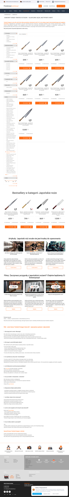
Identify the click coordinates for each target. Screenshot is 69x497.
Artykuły (53, 10)
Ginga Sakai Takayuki (10, 118)
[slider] (5, 180)
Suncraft (8, 93)
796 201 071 (48, 1)
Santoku (8, 35)
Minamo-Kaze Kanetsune (11, 135)
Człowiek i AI (27, 467)
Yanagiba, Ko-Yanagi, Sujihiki (10, 37)
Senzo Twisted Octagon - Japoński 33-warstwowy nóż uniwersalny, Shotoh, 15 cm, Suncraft (41, 54)
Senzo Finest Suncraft (10, 146)
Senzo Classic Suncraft (10, 145)
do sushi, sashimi (9, 57)
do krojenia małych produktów (10, 48)
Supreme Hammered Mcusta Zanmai (10, 161)
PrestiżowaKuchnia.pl (7, 14)
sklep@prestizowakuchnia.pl (59, 1)
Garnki (10, 10)
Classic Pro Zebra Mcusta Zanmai (9, 113)
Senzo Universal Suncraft (11, 154)
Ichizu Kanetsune (9, 129)
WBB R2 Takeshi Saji (10, 170)
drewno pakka (9, 87)
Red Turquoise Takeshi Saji (10, 139)
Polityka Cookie (27, 464)
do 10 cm (8, 63)
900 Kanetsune (9, 106)
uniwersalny (8, 41)
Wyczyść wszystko (12, 185)
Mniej (6, 174)
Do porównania (21, 63)
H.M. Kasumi (8, 119)
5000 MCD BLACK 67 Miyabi (10, 102)
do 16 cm (8, 64)
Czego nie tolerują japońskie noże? (55, 294)
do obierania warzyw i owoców (10, 56)
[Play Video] (13, 287)
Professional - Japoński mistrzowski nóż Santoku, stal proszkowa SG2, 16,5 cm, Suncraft (42, 213)
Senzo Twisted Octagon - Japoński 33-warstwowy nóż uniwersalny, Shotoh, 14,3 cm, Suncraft (57, 54)
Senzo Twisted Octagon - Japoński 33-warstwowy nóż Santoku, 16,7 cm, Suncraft (25, 89)
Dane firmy (17, 474)
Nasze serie (15, 462)
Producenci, (27, 483)
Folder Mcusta (9, 117)
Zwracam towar (27, 463)
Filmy (58, 10)
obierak (7, 40)
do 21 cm (8, 68)
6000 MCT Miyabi (9, 105)
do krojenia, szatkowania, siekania (11, 53)
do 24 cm (8, 69)
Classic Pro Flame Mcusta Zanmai (9, 110)
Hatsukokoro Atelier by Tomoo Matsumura (10, 124)
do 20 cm (8, 67)
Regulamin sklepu (28, 460)
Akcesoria (33, 10)
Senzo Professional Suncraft (10, 149)
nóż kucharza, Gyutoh (10, 39)
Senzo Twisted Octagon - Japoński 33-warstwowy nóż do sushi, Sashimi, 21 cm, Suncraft (41, 89)
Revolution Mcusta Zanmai (10, 141)
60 (6, 81)
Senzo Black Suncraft (10, 144)
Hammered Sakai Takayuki (9, 121)
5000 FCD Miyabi (9, 100)
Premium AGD (40, 10)
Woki (20, 10)
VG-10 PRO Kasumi (10, 169)
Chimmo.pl (30, 476)
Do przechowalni (29, 63)
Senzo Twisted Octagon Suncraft (10, 152)
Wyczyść (14, 43)
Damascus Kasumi (10, 114)
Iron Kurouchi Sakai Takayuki (10, 131)
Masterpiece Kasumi (10, 134)
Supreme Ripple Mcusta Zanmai (10, 163)
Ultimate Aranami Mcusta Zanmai (9, 166)
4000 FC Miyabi (9, 99)
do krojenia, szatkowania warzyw (11, 51)
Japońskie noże (26, 10)
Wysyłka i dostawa (28, 461)
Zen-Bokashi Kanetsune (11, 172)
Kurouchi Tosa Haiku (10, 133)
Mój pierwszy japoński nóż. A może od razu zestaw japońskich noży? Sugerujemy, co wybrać (34, 296)
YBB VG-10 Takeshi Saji (10, 171)
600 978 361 (41, 1)
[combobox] (31, 6)
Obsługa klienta (18, 477)
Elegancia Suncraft (10, 115)
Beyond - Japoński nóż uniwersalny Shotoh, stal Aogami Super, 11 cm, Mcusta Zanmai (26, 213)
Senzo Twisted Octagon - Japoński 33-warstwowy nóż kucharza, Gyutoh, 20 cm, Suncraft (57, 89)
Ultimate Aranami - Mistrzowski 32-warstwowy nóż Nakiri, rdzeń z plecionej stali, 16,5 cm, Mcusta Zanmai (58, 213)
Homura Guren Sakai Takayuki (10, 126)
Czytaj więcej (13, 267)
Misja (16, 476)
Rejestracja (52, 6)
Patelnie (15, 10)
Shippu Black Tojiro (10, 155)
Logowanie (45, 6)
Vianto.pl (30, 475)
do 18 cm (8, 65)
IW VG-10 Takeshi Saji (10, 128)
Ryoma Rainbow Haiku (10, 143)
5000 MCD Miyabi (9, 104)
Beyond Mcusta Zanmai (11, 108)
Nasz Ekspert (18, 475)
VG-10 (7, 75)
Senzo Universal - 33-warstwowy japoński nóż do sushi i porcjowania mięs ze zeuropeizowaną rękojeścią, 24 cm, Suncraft (11, 213)
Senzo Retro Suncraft (10, 150)
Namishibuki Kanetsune (11, 136)
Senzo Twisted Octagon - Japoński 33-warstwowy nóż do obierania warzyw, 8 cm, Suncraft (25, 54)
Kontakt (63, 10)
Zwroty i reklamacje (28, 462)
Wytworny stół (47, 10)
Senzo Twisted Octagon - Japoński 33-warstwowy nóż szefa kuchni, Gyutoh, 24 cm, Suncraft (25, 124)
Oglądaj (13, 309)
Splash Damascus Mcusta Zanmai (9, 158)
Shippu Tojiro (8, 156)
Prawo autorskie (18, 478)
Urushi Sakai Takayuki (10, 167)
